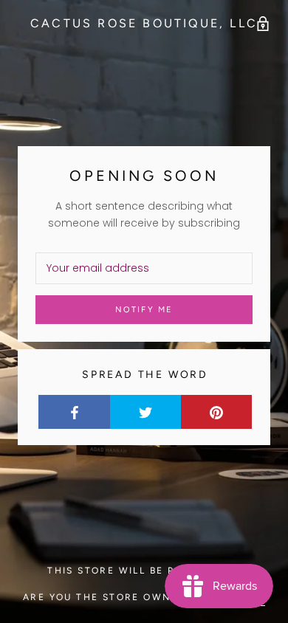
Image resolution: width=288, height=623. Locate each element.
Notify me (144, 309)
